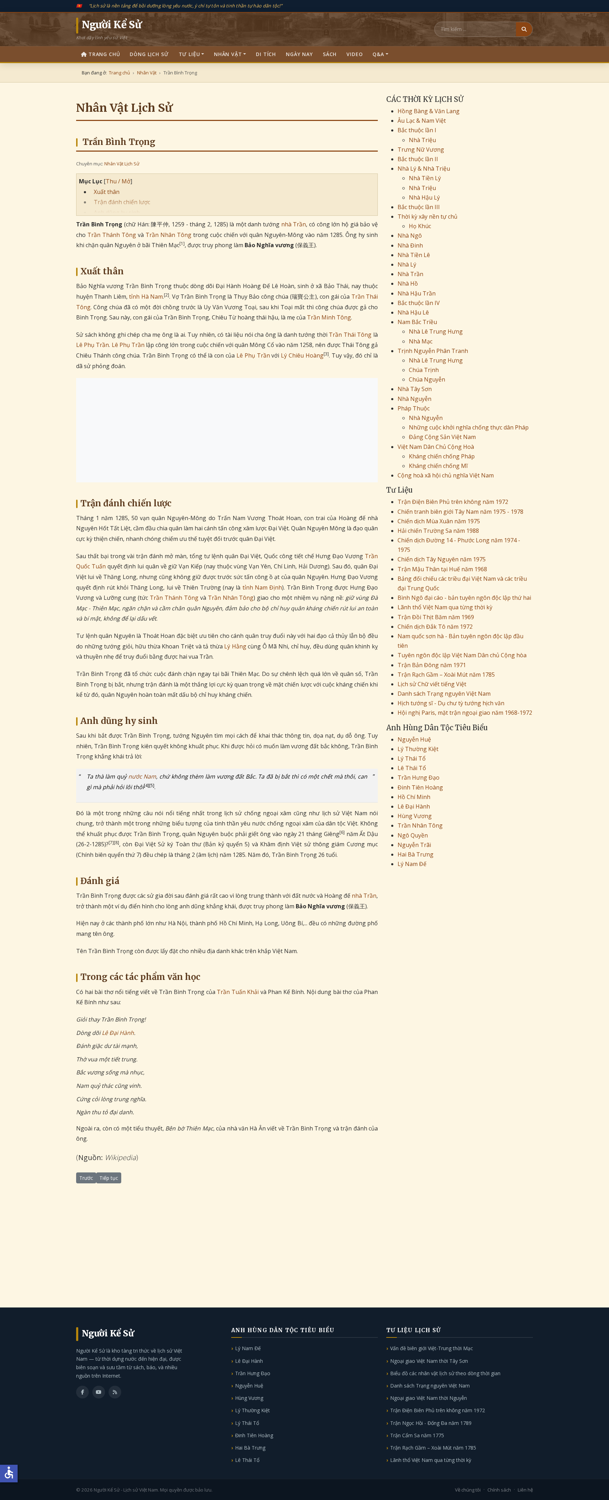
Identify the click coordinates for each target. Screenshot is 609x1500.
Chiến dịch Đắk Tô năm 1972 (435, 626)
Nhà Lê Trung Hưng (436, 331)
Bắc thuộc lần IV (419, 303)
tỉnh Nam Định (262, 587)
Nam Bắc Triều (417, 322)
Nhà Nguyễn (414, 399)
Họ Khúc (420, 226)
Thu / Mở (118, 181)
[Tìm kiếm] (524, 29)
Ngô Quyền (413, 835)
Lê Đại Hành (118, 1033)
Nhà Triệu (422, 140)
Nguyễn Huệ (414, 739)
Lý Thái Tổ (412, 758)
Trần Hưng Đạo (418, 777)
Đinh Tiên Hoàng (420, 787)
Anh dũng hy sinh (117, 213)
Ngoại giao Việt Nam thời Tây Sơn (429, 1361)
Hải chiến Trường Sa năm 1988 (438, 531)
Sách (330, 54)
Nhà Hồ (408, 283)
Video (354, 54)
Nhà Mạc (420, 341)
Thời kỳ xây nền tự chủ (427, 216)
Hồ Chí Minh (414, 797)
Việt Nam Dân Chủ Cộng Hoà (436, 447)
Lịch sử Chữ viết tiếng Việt (432, 684)
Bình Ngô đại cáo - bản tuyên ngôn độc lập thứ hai (464, 598)
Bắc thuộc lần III (419, 207)
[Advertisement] (227, 430)
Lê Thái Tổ (412, 768)
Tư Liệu (189, 54)
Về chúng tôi (468, 1490)
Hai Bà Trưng (415, 854)
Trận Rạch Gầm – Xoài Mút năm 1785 (446, 674)
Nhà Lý (407, 264)
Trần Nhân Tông (168, 235)
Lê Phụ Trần (92, 345)
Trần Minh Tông (329, 317)
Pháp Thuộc (414, 408)
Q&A (378, 54)
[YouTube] (98, 1392)
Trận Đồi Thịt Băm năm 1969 (436, 617)
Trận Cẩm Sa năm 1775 (417, 1435)
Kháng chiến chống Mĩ (438, 466)
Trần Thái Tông (350, 335)
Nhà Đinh (410, 245)
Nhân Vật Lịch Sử (121, 163)
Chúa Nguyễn (427, 379)
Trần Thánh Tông (111, 235)
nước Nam (142, 776)
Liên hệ (525, 1490)
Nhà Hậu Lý (424, 197)
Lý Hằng (235, 646)
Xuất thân (106, 192)
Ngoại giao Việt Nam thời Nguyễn (428, 1398)
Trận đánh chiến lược (122, 202)
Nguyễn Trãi (414, 845)
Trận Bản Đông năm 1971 (432, 665)
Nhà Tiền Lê (414, 255)
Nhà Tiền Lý (425, 178)
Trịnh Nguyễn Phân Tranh (433, 351)
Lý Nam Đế (412, 864)
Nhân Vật (228, 54)
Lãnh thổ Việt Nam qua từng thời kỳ (445, 607)
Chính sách (499, 1490)
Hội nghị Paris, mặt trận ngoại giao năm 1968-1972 (465, 713)
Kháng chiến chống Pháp (442, 456)
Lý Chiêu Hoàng (302, 355)
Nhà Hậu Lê (413, 312)
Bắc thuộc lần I (417, 130)
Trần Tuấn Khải (238, 992)
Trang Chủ (104, 54)
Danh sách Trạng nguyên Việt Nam (444, 693)
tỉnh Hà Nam (146, 296)
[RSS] (115, 1392)
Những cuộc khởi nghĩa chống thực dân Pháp (469, 427)
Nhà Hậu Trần (417, 293)
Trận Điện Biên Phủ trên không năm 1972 (453, 502)
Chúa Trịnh (424, 370)
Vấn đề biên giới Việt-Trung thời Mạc (431, 1348)
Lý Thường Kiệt (418, 749)
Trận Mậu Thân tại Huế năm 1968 (442, 569)
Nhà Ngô (410, 235)
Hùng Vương (415, 816)
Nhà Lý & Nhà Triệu (424, 168)
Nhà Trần (410, 274)
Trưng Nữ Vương (421, 149)
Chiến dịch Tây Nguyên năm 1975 (442, 559)
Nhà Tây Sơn (415, 389)
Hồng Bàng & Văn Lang (429, 111)
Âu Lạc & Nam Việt (422, 120)
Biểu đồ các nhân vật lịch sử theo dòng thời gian (445, 1373)
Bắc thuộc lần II (418, 159)
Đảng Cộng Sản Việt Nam (442, 437)
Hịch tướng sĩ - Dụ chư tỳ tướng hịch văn (451, 703)
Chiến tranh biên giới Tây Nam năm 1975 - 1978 (460, 512)
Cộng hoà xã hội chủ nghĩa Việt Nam (446, 475)
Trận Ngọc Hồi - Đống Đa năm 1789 (431, 1423)
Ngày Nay (299, 54)
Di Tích (266, 54)
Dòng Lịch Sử (149, 54)
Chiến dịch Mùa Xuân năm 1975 (439, 521)
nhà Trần (293, 224)
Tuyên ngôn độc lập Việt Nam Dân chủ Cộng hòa (462, 655)
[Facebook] (82, 1392)
